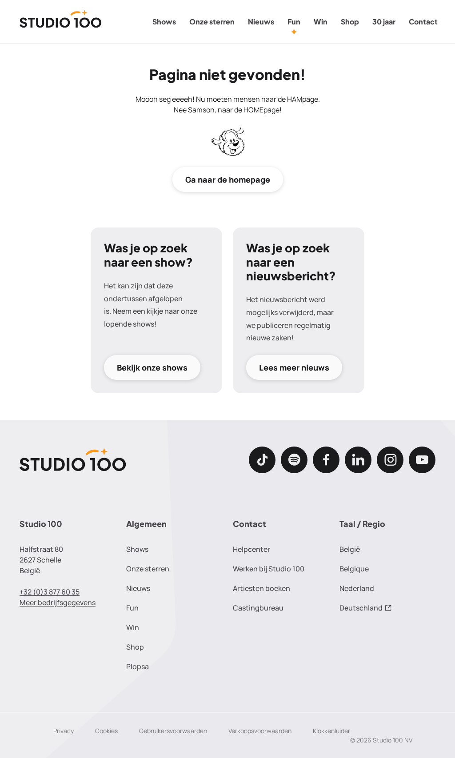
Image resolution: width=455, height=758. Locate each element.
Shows (164, 21)
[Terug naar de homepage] (61, 22)
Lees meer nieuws (294, 367)
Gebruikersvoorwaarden (173, 730)
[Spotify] (294, 460)
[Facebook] (326, 460)
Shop (350, 21)
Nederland (356, 588)
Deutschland (361, 608)
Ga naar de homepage (227, 179)
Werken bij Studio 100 (268, 569)
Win (320, 21)
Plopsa (137, 666)
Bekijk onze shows (152, 367)
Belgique (354, 569)
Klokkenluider (331, 730)
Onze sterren (212, 21)
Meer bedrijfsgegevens (58, 602)
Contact (423, 21)
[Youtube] (422, 460)
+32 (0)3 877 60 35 (50, 592)
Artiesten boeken (261, 588)
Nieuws (261, 21)
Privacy (63, 730)
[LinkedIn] (358, 460)
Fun (293, 21)
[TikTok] (262, 460)
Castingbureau (258, 608)
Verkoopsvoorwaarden (259, 730)
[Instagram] (390, 460)
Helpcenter (251, 549)
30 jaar (383, 21)
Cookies (106, 730)
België (349, 549)
